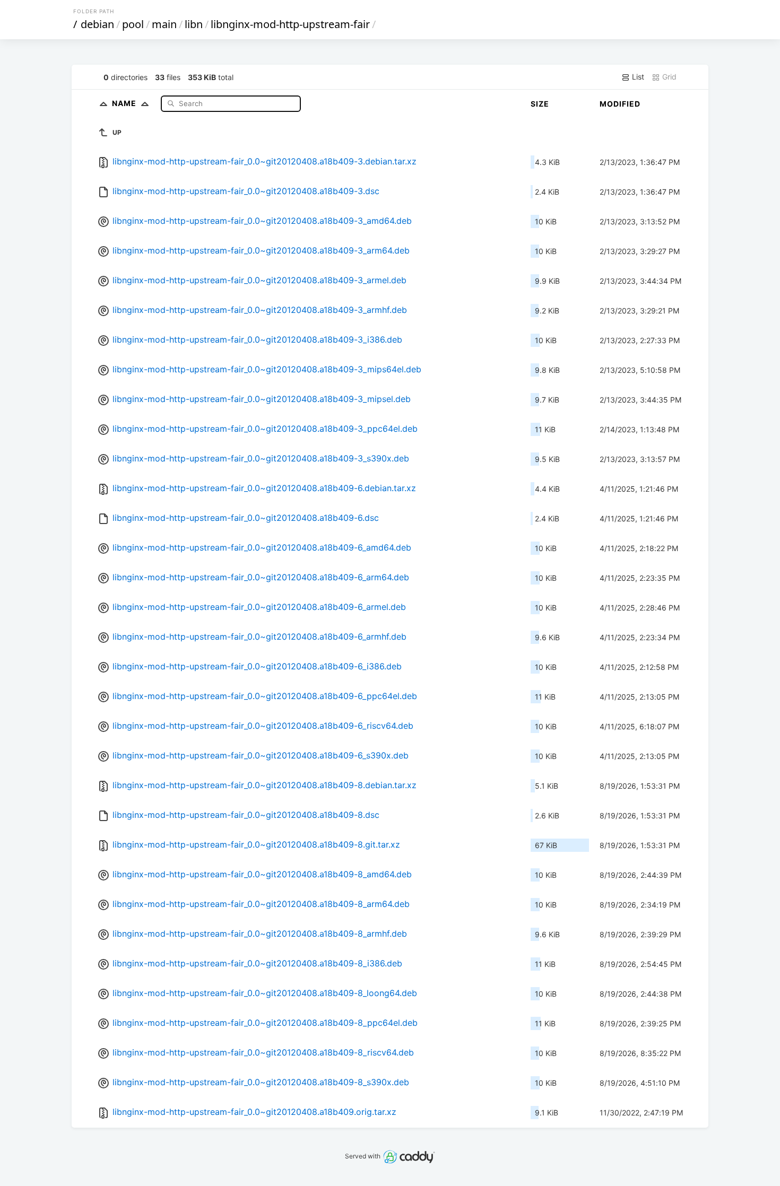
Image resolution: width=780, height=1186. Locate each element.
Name (125, 103)
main (164, 24)
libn (194, 24)
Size (540, 103)
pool (133, 24)
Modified (620, 103)
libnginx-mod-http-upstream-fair (290, 24)
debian (97, 24)
